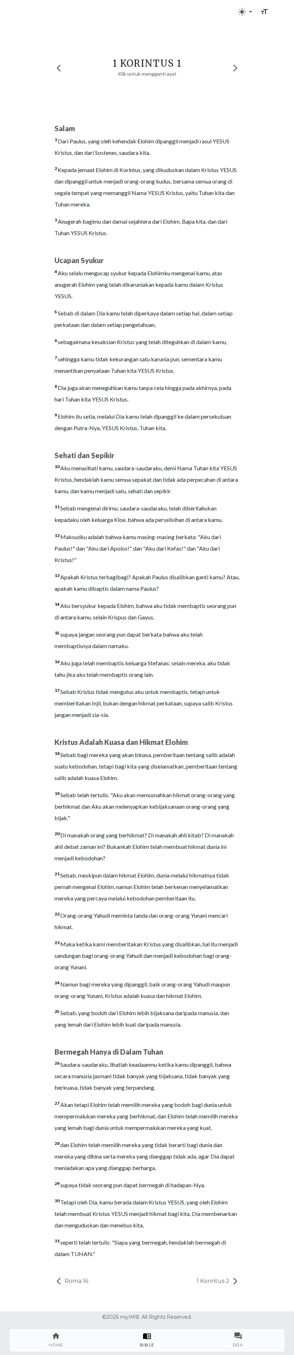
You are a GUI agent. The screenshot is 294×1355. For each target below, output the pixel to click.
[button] (244, 12)
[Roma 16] (58, 68)
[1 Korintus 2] (235, 68)
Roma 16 (75, 1281)
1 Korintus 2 (213, 1281)
